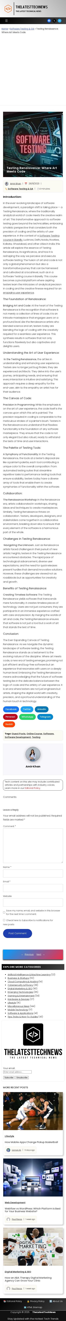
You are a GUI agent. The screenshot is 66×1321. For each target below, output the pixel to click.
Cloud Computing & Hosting (23, 981)
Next (39, 954)
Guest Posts (18, 733)
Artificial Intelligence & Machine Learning (29, 974)
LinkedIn (41, 709)
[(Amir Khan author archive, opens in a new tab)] (33, 760)
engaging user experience (18, 292)
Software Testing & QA (22, 28)
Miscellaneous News (18, 1006)
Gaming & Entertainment (21, 995)
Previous (29, 954)
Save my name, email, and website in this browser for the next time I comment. (33, 912)
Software (48, 733)
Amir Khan (15, 183)
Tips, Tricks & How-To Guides (23, 1016)
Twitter (27, 709)
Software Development (18, 737)
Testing (36, 737)
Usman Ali (16, 1150)
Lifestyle (12, 1002)
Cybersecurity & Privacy (20, 985)
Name (7, 867)
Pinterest (10, 716)
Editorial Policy (32, 788)
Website (7, 896)
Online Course (34, 733)
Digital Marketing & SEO (20, 988)
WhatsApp (27, 716)
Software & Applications (20, 1013)
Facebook (11, 709)
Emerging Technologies (20, 992)
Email (6, 881)
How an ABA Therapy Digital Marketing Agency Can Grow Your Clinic (28, 1279)
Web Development (15, 1202)
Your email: (9, 1068)
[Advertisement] (33, 71)
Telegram (45, 716)
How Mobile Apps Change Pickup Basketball (31, 1142)
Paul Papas (17, 1219)
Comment (9, 826)
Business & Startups (18, 978)
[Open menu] (6, 20)
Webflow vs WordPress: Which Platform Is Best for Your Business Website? (33, 1210)
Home (5, 28)
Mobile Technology (18, 1009)
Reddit (9, 724)
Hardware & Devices (18, 999)
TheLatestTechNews (44, 1312)
